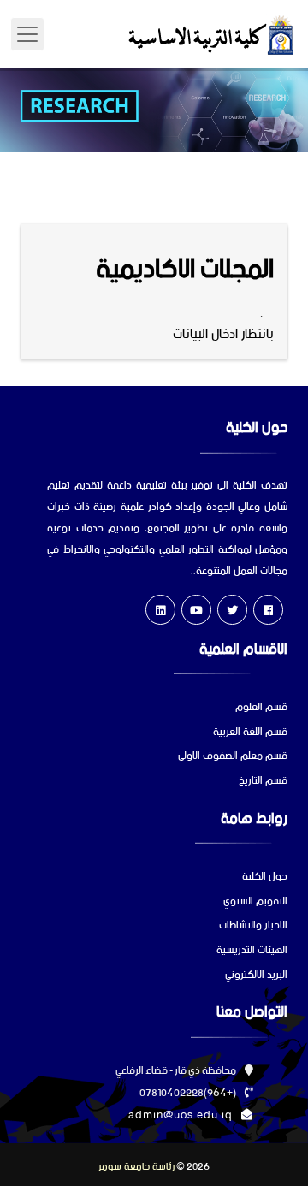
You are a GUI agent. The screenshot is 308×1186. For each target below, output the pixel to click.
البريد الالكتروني (256, 976)
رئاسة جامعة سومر (136, 1167)
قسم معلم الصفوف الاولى (232, 756)
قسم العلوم (261, 708)
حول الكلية (264, 877)
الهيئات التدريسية (251, 951)
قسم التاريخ (263, 781)
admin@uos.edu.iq (180, 1115)
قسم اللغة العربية (250, 732)
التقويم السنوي (255, 902)
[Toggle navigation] (27, 34)
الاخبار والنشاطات (253, 926)
